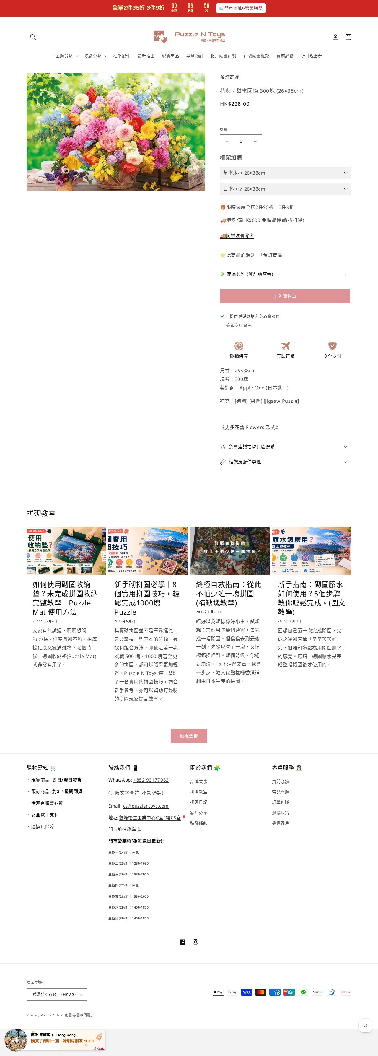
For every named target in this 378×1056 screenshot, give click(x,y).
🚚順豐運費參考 (237, 236)
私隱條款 (198, 823)
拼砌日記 (198, 802)
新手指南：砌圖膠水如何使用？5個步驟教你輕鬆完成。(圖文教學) (312, 598)
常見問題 (280, 792)
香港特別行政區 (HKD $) (54, 994)
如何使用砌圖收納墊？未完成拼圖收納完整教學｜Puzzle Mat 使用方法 (65, 598)
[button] (33, 36)
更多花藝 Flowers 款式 (250, 427)
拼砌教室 (198, 792)
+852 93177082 (151, 780)
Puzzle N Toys (52, 1015)
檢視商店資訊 (239, 325)
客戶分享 (198, 812)
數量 (224, 129)
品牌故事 (198, 781)
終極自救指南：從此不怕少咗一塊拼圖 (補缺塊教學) (228, 593)
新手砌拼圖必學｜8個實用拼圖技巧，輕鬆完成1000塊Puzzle (147, 598)
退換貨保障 (42, 826)
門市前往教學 (122, 829)
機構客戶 (280, 823)
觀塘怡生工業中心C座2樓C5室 (150, 818)
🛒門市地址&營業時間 (241, 8)
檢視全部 (189, 736)
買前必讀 (280, 781)
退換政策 (280, 812)
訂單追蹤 (280, 802)
